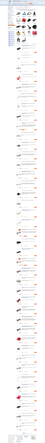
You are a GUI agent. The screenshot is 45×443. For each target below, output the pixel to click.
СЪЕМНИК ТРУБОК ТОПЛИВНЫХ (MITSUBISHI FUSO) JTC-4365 (28, 132)
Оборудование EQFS (11, 24)
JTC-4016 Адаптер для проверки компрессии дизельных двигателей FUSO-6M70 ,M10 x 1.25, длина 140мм (28, 219)
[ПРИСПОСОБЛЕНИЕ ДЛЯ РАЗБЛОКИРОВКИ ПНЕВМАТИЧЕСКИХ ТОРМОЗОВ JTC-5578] (18, 117)
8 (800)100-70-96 (16, 3)
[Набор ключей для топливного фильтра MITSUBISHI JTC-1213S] (18, 417)
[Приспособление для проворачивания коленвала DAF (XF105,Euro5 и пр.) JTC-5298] (18, 407)
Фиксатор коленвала (18, 29)
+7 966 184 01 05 (18, 439)
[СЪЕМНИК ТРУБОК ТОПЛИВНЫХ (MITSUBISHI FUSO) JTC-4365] (18, 136)
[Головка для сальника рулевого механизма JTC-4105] (18, 194)
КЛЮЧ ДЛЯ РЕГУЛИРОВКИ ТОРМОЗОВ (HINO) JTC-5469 (27, 74)
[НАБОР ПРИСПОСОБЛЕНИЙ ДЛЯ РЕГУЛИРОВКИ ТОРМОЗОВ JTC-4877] (18, 184)
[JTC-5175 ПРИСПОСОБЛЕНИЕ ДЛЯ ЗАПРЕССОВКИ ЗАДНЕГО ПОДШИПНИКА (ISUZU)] (18, 107)
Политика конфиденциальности (19, 441)
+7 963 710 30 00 (12, 37)
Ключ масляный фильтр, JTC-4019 (25, 374)
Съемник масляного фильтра (29, 16)
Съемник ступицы (29, 29)
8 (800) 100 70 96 (20, 3)
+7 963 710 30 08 (12, 33)
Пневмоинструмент (11, 21)
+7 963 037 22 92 (12, 41)
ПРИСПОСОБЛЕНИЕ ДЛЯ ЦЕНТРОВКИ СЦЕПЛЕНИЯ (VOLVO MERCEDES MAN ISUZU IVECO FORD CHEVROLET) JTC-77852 (29, 316)
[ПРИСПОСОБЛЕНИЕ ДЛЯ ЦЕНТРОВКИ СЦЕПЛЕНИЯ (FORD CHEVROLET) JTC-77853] (18, 310)
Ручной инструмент (11, 20)
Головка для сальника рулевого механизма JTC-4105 (27, 190)
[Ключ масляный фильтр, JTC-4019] (18, 378)
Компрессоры (10, 13)
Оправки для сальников (18, 35)
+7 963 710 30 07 (18, 436)
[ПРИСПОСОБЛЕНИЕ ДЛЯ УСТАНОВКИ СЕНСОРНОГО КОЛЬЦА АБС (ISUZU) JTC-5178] (18, 281)
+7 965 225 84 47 (12, 35)
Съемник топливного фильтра (24, 35)
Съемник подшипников (18, 16)
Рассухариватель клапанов (34, 23)
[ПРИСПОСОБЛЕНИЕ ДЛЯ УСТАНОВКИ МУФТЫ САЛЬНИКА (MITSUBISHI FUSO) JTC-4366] (18, 368)
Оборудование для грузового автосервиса (12, 15)
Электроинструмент (11, 22)
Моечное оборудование (11, 23)
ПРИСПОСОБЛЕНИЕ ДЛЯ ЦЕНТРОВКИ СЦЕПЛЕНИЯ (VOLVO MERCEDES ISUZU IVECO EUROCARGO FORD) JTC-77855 (29, 326)
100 (36, 43)
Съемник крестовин (18, 42)
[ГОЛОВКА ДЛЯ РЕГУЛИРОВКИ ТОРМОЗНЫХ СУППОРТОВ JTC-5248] (18, 165)
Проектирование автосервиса (10, 27)
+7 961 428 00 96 (12, 39)
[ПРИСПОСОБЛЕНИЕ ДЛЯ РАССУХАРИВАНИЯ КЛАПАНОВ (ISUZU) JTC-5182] (18, 97)
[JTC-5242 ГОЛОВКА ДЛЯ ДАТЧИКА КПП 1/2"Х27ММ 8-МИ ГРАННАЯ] (18, 242)
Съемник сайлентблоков (23, 23)
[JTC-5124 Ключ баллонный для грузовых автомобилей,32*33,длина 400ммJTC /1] (18, 426)
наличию (22, 43)
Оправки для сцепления (34, 35)
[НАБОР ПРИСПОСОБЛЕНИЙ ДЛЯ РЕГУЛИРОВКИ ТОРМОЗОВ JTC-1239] (18, 155)
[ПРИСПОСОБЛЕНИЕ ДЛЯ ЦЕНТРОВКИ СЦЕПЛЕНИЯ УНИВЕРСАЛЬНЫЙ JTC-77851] (18, 291)
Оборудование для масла (11, 14)
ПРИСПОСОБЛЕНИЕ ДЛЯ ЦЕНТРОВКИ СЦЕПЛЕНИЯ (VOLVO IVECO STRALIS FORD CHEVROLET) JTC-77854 (28, 268)
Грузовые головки (34, 29)
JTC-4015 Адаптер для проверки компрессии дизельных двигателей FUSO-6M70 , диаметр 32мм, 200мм (28, 210)
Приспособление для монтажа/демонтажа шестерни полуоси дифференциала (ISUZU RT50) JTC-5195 (28, 248)
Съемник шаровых (34, 16)
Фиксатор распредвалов (18, 23)
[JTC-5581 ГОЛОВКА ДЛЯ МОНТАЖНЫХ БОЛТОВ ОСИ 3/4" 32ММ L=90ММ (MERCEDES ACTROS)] (18, 349)
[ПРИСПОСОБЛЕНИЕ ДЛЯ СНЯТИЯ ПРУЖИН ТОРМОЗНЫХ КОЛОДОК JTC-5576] (18, 359)
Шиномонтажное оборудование (10, 9)
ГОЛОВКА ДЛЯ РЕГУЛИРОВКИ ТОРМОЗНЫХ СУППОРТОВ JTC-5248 (28, 161)
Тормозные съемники (29, 35)
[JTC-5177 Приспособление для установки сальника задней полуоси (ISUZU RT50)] (18, 68)
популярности (27, 43)
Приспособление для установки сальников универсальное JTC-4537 (28, 335)
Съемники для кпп (24, 42)
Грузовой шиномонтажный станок (11, 10)
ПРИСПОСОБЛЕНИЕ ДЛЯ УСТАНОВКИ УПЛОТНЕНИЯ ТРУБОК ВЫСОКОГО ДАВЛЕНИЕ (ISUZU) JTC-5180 (28, 171)
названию (24, 43)
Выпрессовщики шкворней (23, 16)
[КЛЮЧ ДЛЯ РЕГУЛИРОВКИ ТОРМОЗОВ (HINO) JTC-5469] (18, 78)
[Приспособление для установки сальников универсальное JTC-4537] (18, 339)
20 (35, 43)
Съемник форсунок (24, 29)
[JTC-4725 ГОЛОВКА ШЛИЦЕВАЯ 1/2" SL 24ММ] (18, 58)
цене (19, 43)
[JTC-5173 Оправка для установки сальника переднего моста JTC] (18, 204)
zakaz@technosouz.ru (33, 438)
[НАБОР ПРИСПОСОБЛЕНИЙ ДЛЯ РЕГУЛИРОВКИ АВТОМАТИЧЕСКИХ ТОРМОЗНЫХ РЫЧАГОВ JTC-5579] (18, 300)
